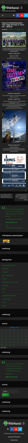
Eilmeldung (5, 268)
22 (6, 342)
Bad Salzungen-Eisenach (8, 265)
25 (18, 342)
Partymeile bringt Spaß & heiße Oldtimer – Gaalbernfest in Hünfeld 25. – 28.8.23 (21, 197)
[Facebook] (18, 15)
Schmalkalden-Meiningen (9, 295)
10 (14, 336)
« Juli (1, 347)
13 (26, 336)
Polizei (4, 289)
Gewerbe (4, 278)
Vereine (4, 302)
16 (10, 339)
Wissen (4, 305)
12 (22, 336)
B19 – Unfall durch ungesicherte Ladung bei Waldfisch (6, 196)
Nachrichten (5, 285)
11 (18, 336)
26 (22, 342)
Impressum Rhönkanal (14, 437)
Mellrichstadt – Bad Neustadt (10, 282)
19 (22, 339)
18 (18, 339)
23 (10, 342)
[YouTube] (22, 15)
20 (26, 339)
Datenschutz (14, 440)
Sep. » (5, 347)
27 (26, 342)
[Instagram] (14, 15)
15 (6, 339)
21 (2, 342)
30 (10, 345)
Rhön (3, 292)
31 (14, 345)
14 (2, 339)
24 (14, 342)
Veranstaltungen (6, 299)
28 (2, 345)
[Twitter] (26, 15)
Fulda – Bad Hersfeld (7, 275)
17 (14, 339)
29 (6, 345)
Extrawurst (5, 272)
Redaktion (10, 29)
